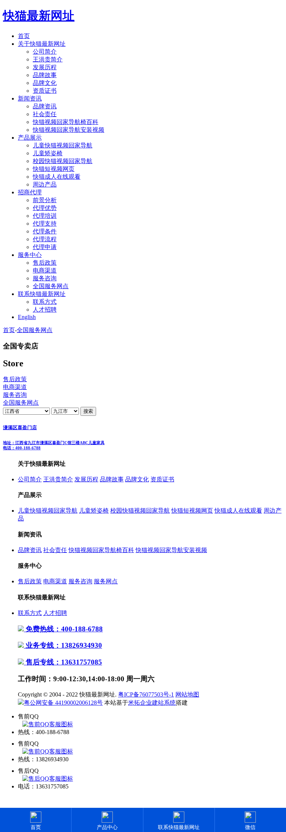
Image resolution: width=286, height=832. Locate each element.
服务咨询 (45, 278)
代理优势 (45, 208)
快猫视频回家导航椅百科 (65, 122)
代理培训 (45, 216)
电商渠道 (45, 270)
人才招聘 (45, 309)
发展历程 (45, 67)
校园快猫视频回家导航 (62, 161)
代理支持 (45, 223)
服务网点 (106, 581)
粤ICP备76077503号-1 (146, 694)
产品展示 (30, 137)
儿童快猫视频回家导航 (62, 145)
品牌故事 (45, 75)
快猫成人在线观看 (56, 176)
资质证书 (45, 90)
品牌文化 (45, 83)
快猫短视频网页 (53, 169)
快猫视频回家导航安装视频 (68, 130)
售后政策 (45, 262)
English (27, 317)
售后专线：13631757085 (63, 662)
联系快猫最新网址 (42, 294)
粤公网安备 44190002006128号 (63, 702)
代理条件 (45, 231)
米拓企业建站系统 (152, 702)
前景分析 (45, 200)
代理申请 (45, 247)
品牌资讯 (45, 106)
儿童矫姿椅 (48, 153)
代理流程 (45, 239)
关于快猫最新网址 (42, 44)
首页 (24, 36)
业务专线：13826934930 (63, 645)
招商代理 (30, 192)
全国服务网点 (51, 286)
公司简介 (45, 51)
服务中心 (30, 255)
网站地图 (187, 694)
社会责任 (45, 114)
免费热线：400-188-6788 (63, 629)
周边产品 (45, 184)
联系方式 (45, 302)
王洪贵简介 (48, 59)
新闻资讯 (30, 98)
